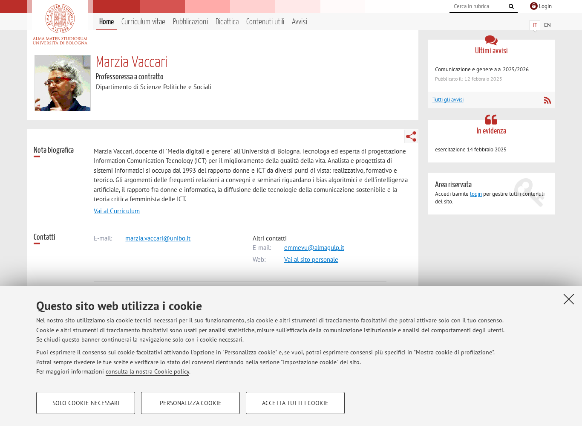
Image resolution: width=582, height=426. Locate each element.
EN (547, 25)
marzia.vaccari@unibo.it (157, 238)
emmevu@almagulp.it (314, 247)
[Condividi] (411, 136)
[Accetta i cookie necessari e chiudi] (569, 299)
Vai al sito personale (311, 259)
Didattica (227, 22)
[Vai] (511, 6)
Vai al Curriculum (117, 211)
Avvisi (299, 22)
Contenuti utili (265, 22)
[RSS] (547, 100)
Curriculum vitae (143, 22)
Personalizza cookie (191, 403)
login (476, 193)
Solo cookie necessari (85, 403)
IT (535, 25)
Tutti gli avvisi (448, 99)
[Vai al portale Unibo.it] (60, 24)
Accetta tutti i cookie (295, 403)
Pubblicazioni (190, 22)
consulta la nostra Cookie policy (147, 371)
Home (106, 22)
